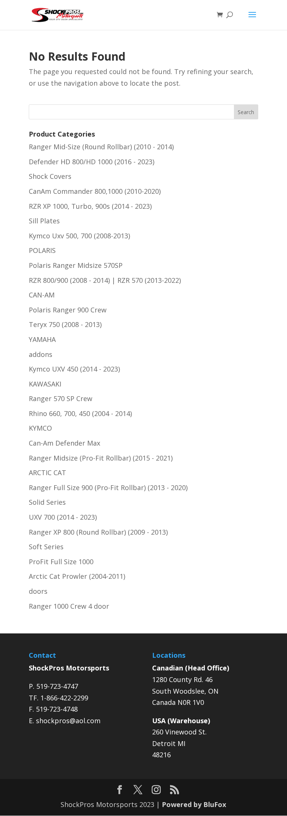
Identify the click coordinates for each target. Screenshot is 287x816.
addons (40, 354)
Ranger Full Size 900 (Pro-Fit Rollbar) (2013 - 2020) (108, 487)
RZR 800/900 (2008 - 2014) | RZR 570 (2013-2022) (105, 280)
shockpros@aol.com (68, 720)
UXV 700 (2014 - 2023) (63, 517)
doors (38, 591)
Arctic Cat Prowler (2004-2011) (77, 576)
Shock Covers (50, 176)
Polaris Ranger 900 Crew (68, 309)
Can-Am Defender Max (64, 442)
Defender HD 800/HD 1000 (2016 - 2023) (91, 161)
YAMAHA (42, 339)
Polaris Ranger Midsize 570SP (76, 265)
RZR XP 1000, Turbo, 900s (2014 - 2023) (90, 206)
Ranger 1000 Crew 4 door (69, 606)
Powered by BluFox (194, 804)
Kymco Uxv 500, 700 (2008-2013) (79, 235)
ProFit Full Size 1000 (61, 561)
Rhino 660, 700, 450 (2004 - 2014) (80, 413)
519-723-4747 (57, 686)
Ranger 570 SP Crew (60, 398)
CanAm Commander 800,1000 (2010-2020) (95, 191)
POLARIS (42, 250)
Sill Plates (44, 220)
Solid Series (47, 502)
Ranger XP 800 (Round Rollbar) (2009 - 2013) (98, 532)
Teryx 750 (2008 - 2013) (65, 324)
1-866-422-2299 (64, 697)
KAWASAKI (45, 383)
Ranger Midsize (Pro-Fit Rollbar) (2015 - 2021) (101, 457)
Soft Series (46, 546)
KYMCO (40, 428)
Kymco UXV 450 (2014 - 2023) (74, 368)
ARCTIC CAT (47, 472)
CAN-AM (42, 294)
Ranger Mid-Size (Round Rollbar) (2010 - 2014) (101, 146)
